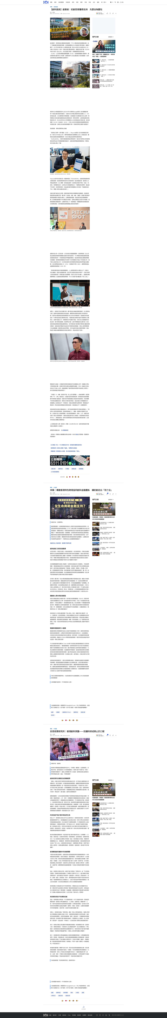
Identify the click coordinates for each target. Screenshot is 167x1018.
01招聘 (59, 1015)
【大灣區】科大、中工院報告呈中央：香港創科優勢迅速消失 (66, 445)
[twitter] (109, 1015)
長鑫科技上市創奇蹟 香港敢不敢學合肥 (60, 543)
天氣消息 (68, 2)
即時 (73, 2)
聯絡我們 (79, 1015)
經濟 (102, 2)
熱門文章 (95, 37)
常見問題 (74, 1015)
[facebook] (97, 1015)
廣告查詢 (64, 1015)
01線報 (49, 1015)
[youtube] (103, 1015)
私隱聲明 (84, 1015)
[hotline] (70, 460)
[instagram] (100, 1015)
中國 (86, 2)
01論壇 (55, 487)
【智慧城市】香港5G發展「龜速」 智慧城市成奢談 (63, 448)
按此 (77, 434)
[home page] (45, 2)
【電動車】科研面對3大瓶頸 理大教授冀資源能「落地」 (65, 451)
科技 (90, 2)
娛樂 (55, 2)
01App (69, 1015)
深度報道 (56, 6)
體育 (98, 2)
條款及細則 (90, 1015)
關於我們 (54, 1015)
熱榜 (77, 2)
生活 (94, 2)
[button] (110, 13)
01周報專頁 (65, 430)
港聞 (51, 2)
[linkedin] (106, 1015)
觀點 (51, 487)
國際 (81, 2)
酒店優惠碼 (61, 2)
